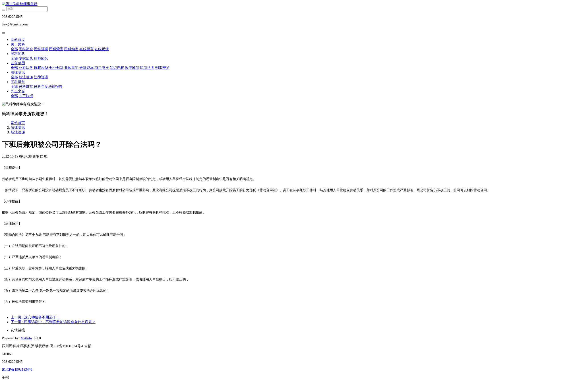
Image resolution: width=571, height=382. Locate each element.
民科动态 (71, 49)
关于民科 (18, 44)
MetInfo (26, 338)
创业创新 (56, 68)
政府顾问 (132, 68)
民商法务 (147, 68)
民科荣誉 (56, 49)
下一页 (53, 322)
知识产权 (117, 68)
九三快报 (26, 96)
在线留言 (86, 49)
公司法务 (26, 68)
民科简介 (26, 49)
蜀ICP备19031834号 (17, 369)
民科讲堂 (18, 82)
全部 (14, 49)
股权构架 (41, 68)
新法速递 (26, 77)
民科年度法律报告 (48, 86)
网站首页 (18, 40)
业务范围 (18, 63)
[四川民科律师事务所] (285, 4)
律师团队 (41, 58)
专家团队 (26, 58)
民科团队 (18, 54)
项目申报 (102, 68)
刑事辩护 (162, 68)
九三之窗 (18, 91)
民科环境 (41, 49)
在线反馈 (102, 49)
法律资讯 (18, 72)
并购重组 (71, 68)
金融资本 (86, 68)
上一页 (35, 317)
